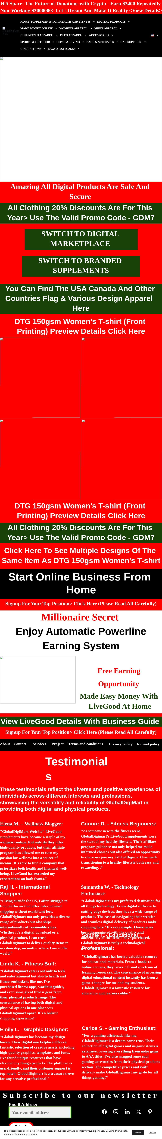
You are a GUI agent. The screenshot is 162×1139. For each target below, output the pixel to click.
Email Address (23, 1104)
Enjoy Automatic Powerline (81, 631)
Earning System (81, 645)
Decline (152, 1132)
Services (40, 744)
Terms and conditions (85, 744)
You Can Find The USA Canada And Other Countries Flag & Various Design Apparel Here (81, 298)
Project (58, 744)
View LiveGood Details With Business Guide (81, 721)
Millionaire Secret (81, 617)
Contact (20, 744)
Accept (138, 1132)
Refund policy (149, 744)
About (5, 744)
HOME (24, 21)
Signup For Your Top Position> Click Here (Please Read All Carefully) (81, 603)
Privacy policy (121, 744)
